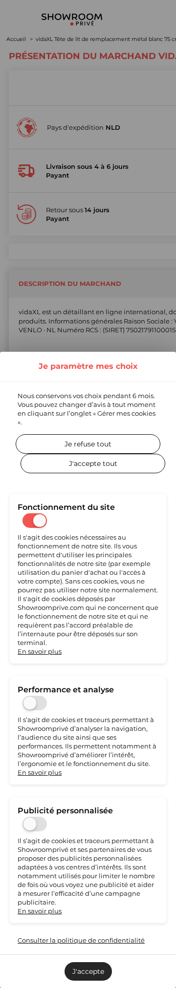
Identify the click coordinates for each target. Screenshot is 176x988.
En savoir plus (40, 651)
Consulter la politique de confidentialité (81, 940)
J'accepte (88, 971)
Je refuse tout (88, 444)
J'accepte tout (93, 463)
